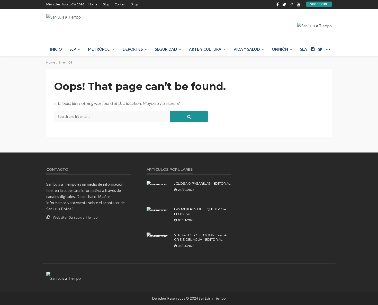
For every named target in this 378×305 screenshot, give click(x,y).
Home (92, 4)
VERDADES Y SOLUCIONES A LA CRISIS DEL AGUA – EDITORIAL (200, 237)
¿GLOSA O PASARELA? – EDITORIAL (202, 183)
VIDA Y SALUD (246, 49)
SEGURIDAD (166, 49)
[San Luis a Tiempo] (63, 19)
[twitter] (284, 4)
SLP (72, 49)
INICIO (56, 49)
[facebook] (278, 4)
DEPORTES (133, 49)
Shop (134, 4)
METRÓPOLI (99, 49)
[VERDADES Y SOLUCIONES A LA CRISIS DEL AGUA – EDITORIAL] (158, 234)
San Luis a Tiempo (83, 217)
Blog (106, 4)
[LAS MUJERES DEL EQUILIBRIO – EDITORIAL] (158, 209)
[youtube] (298, 4)
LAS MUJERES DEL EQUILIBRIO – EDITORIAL (200, 211)
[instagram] (291, 4)
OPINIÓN (280, 49)
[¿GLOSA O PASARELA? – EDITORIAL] (158, 183)
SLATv (306, 49)
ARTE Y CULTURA (205, 49)
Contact (120, 4)
